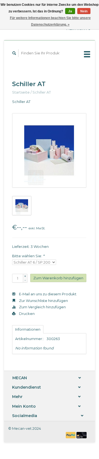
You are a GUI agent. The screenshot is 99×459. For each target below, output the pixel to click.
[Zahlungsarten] (71, 435)
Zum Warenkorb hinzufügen (58, 278)
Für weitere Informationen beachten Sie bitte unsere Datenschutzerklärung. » (50, 21)
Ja (70, 11)
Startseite (21, 92)
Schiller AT (41, 92)
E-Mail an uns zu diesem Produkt (47, 294)
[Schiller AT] (49, 150)
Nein (83, 11)
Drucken (26, 313)
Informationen (27, 329)
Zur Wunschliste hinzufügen (43, 300)
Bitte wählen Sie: (28, 256)
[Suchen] (14, 53)
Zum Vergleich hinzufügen (42, 307)
